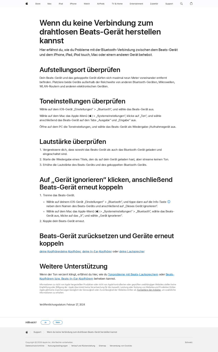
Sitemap (102, 346)
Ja (45, 322)
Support (37, 332)
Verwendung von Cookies (121, 346)
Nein (58, 322)
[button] (181, 3)
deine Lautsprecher (131, 251)
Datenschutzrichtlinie (35, 346)
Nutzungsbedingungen (58, 346)
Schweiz (188, 342)
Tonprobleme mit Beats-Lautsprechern (133, 274)
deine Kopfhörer (50, 251)
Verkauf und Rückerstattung (83, 346)
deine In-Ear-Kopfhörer (97, 251)
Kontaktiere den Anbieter (149, 290)
